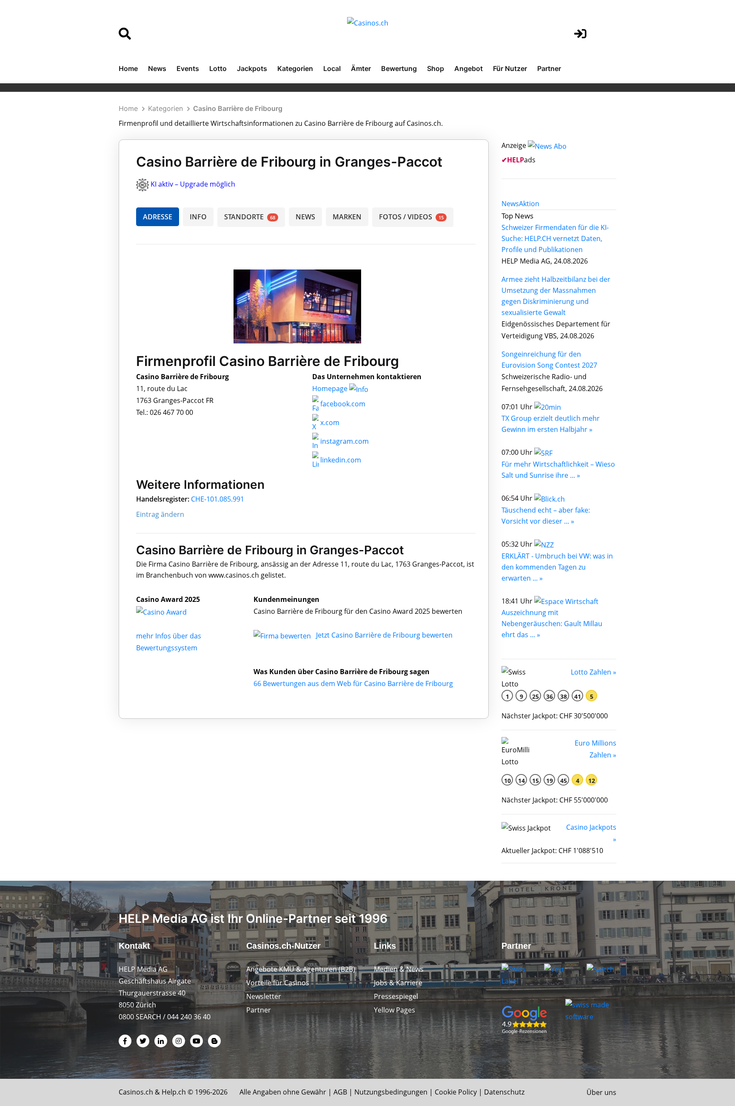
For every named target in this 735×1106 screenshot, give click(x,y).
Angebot (468, 68)
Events (188, 68)
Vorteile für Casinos (277, 982)
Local (332, 68)
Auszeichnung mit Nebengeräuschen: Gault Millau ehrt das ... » (551, 623)
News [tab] (510, 203)
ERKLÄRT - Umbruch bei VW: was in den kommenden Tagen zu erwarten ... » (557, 567)
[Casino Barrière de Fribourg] (168, 611)
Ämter (361, 68)
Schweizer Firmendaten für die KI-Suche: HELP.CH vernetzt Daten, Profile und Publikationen (555, 238)
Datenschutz (504, 1092)
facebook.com (342, 403)
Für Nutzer (510, 68)
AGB (340, 1092)
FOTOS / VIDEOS (411, 216)
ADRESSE (157, 216)
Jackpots (252, 68)
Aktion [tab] (529, 203)
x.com (329, 422)
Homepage (330, 388)
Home (128, 68)
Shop (435, 68)
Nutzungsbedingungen (390, 1092)
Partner (549, 68)
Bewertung (399, 68)
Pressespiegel (396, 996)
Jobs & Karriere (398, 982)
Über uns (601, 1092)
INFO (198, 216)
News (157, 68)
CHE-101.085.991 (217, 499)
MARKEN (347, 216)
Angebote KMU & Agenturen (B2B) (300, 969)
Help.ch (174, 1092)
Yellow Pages (394, 1010)
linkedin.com (340, 460)
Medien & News (399, 969)
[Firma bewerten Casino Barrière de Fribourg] (283, 635)
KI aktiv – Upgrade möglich (193, 184)
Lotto (218, 68)
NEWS (305, 216)
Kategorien (295, 68)
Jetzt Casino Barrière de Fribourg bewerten (384, 635)
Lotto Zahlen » (593, 672)
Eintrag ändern (160, 514)
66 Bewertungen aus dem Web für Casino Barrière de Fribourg (353, 683)
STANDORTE (249, 216)
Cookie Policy (456, 1092)
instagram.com (344, 441)
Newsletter (263, 996)
